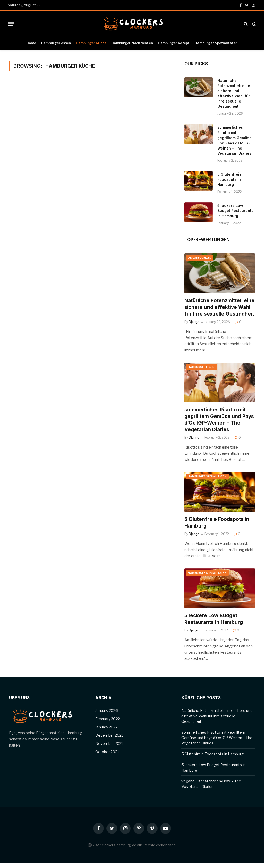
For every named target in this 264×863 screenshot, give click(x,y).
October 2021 (107, 752)
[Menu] (11, 24)
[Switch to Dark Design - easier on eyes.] (253, 24)
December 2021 (109, 735)
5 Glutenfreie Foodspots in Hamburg (229, 179)
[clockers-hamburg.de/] (132, 24)
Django (194, 322)
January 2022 (106, 727)
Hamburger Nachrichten (132, 43)
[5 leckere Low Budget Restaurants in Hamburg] (198, 212)
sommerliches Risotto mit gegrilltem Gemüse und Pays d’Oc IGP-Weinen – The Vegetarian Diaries (234, 140)
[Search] (246, 24)
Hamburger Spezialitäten (216, 43)
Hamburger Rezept (174, 43)
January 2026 (106, 710)
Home (31, 43)
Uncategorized (199, 257)
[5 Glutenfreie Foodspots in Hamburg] (198, 181)
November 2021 (109, 743)
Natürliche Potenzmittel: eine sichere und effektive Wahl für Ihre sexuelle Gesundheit (233, 93)
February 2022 (107, 719)
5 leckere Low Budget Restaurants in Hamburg (235, 210)
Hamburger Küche (91, 43)
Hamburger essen (56, 43)
